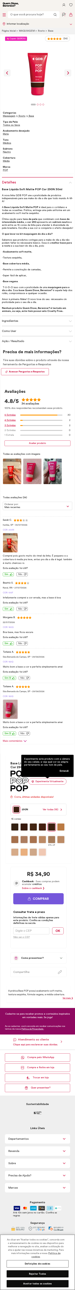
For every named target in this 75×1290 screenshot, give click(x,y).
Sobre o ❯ (33, 888)
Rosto (42, 31)
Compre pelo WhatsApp (40, 1057)
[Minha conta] (63, 4)
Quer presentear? (41, 1088)
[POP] (19, 790)
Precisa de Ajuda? (19, 1175)
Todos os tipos (11, 125)
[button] (38, 898)
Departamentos (18, 1138)
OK (57, 930)
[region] (37, 1262)
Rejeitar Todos (37, 1274)
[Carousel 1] (33, 104)
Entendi (64, 771)
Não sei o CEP (21, 937)
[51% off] (52, 840)
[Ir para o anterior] (7, 72)
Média (6, 161)
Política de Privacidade (32, 1029)
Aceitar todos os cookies (37, 1283)
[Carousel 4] (43, 104)
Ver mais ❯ (68, 998)
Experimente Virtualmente (49, 781)
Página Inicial (9, 31)
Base (50, 31)
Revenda (13, 1151)
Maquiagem (27, 31)
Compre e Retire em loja (40, 1067)
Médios (7, 143)
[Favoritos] (70, 4)
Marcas (13, 1187)
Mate (6, 134)
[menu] (4, 14)
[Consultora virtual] (63, 14)
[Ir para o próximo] (67, 72)
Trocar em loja (41, 1077)
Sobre (12, 1163)
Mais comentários (12, 740)
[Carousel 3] (40, 104)
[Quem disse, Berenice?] (10, 5)
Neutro (7, 152)
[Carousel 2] (38, 104)
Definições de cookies (37, 1264)
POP (5, 170)
